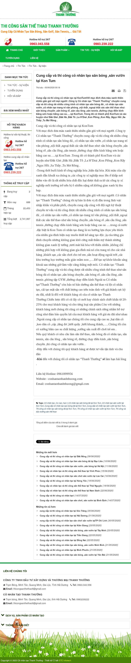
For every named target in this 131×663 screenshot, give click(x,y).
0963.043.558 (39, 43)
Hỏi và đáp (14, 95)
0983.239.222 (103, 43)
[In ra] (119, 90)
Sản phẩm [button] (62, 50)
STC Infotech (65, 660)
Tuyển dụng (15, 90)
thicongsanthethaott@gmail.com (26, 588)
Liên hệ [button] (34, 58)
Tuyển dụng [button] (12, 58)
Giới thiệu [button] (39, 50)
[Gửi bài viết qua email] (114, 90)
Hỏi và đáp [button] (116, 50)
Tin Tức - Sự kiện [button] (90, 50)
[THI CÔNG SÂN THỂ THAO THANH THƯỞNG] (65, 8)
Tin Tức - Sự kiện (18, 85)
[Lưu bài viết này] (125, 90)
